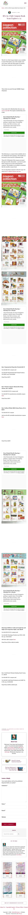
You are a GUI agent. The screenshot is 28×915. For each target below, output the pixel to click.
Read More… (19, 854)
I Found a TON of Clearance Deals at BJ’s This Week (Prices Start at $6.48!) (7, 887)
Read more (8, 876)
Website (4, 817)
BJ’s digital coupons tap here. (13, 171)
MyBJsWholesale (16, 912)
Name (4, 804)
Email (4, 810)
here (3, 395)
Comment (5, 785)
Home (3, 7)
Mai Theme (19, 913)
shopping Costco (11, 749)
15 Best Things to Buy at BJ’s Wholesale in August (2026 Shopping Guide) (7, 867)
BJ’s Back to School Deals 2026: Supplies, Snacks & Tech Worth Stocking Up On (20, 867)
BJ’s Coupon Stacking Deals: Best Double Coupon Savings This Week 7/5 (20, 887)
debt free (20, 747)
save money (11, 747)
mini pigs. (7, 752)
